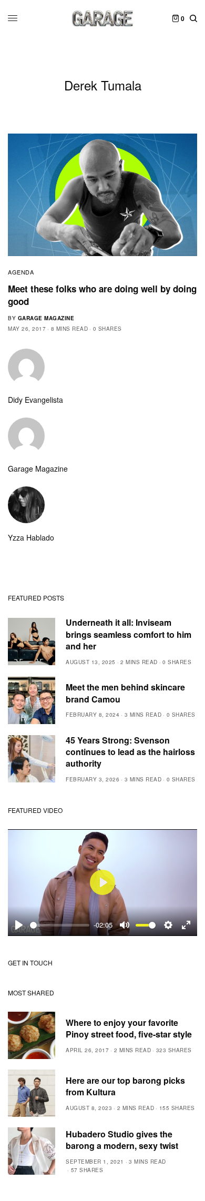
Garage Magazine (46, 318)
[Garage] (102, 18)
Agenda (21, 272)
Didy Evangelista (35, 399)
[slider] (59, 925)
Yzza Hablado (31, 537)
